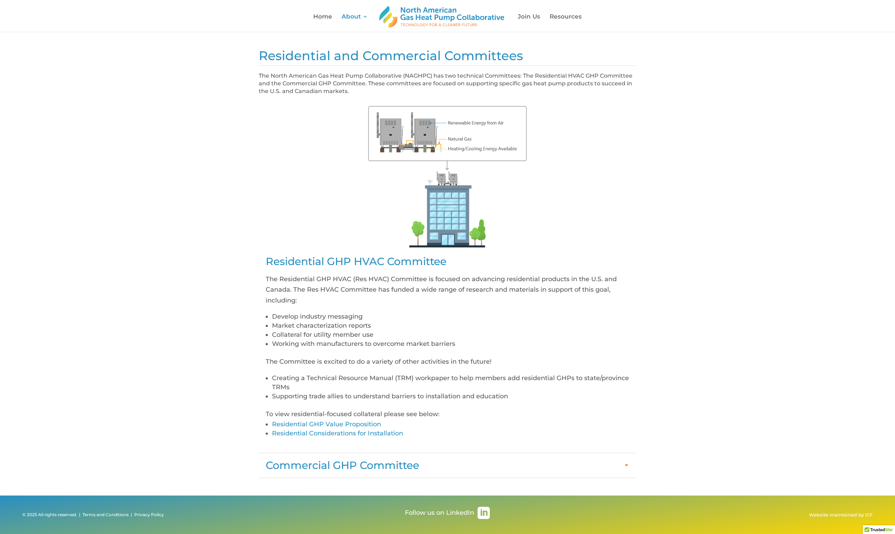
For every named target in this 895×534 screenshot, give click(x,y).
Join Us (529, 17)
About (351, 17)
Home (322, 17)
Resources (566, 17)
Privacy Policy (148, 514)
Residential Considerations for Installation (337, 433)
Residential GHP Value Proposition (326, 424)
